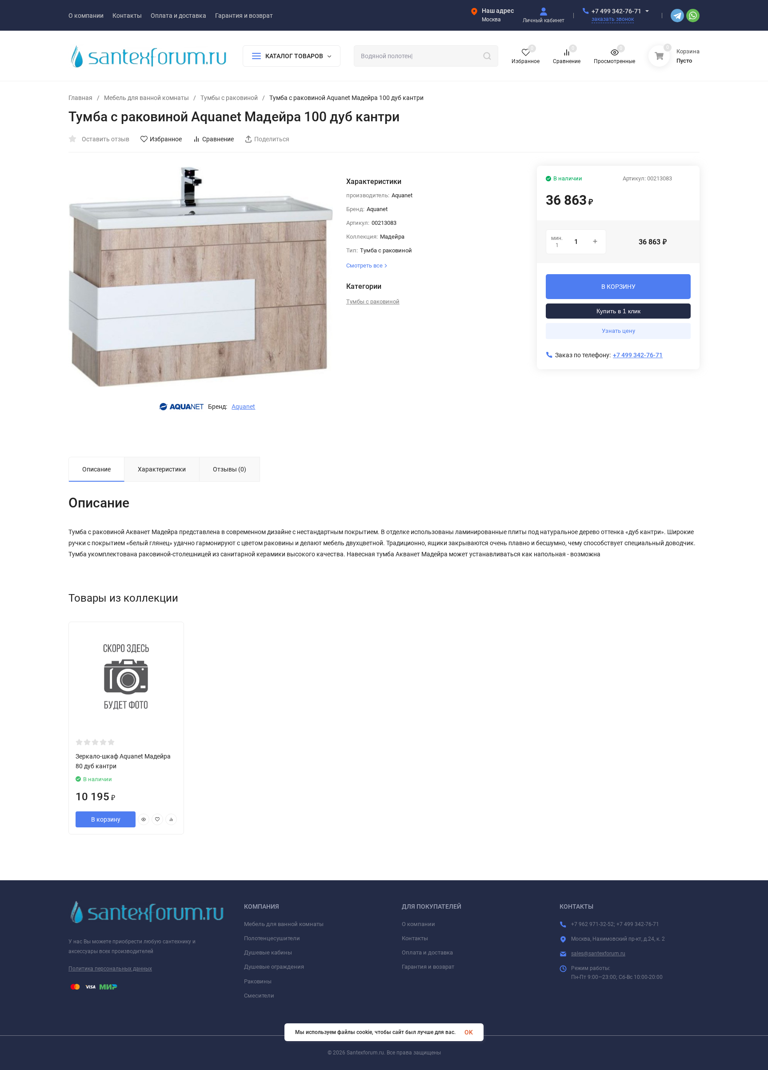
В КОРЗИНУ (618, 286)
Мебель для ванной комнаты (146, 98)
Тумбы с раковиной (229, 98)
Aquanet (243, 406)
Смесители (259, 995)
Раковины (258, 981)
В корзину (105, 819)
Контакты (415, 938)
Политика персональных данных (110, 969)
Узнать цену (618, 330)
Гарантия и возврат (428, 966)
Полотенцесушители (272, 938)
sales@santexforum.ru (598, 953)
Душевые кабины (268, 952)
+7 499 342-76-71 (616, 11)
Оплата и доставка (427, 952)
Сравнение (218, 139)
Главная (80, 98)
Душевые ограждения (274, 966)
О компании (418, 924)
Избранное (166, 139)
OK (468, 1032)
